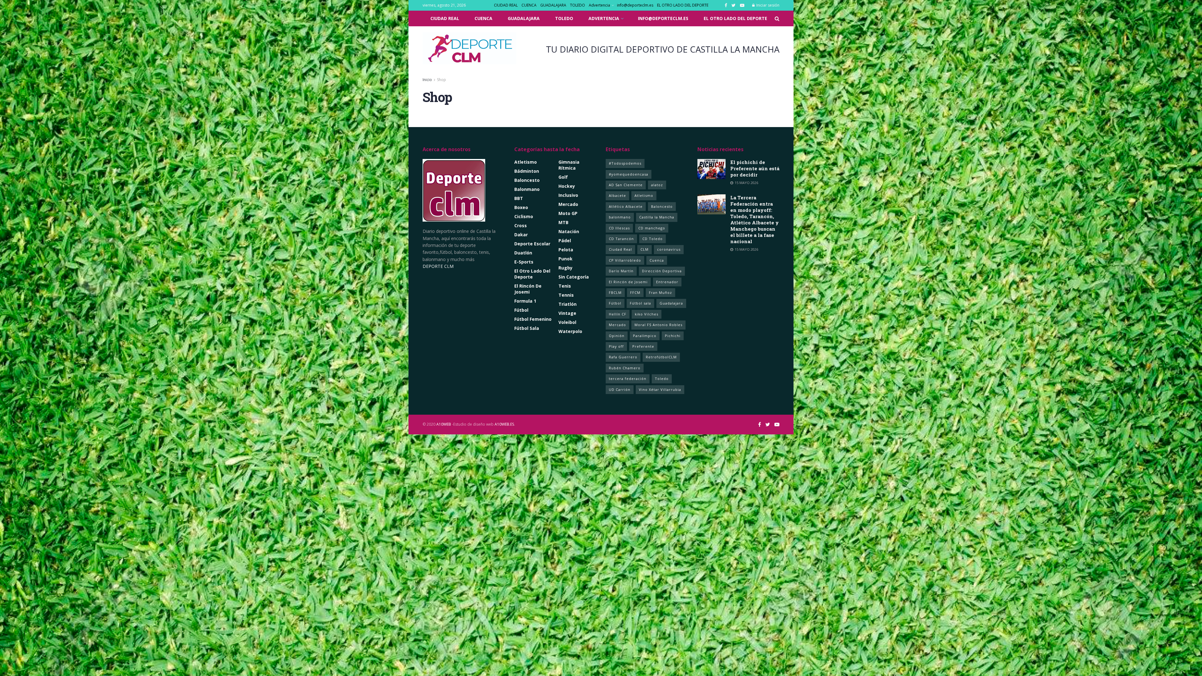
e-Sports (523, 262)
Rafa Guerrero (623, 357)
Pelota (565, 250)
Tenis (564, 286)
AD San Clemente (626, 184)
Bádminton (526, 171)
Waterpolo (570, 331)
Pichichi (673, 335)
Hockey (566, 186)
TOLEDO (577, 5)
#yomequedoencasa (628, 174)
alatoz (657, 184)
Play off (616, 346)
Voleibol (567, 322)
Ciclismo (523, 216)
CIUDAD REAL (506, 5)
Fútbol (521, 310)
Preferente (643, 346)
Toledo (662, 378)
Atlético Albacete (626, 206)
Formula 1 (525, 301)
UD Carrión (619, 389)
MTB (563, 222)
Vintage (567, 313)
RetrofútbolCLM (661, 357)
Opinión (616, 335)
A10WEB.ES (504, 424)
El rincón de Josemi (528, 289)
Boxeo (521, 207)
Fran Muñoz (660, 292)
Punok (565, 259)
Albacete (617, 195)
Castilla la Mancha (656, 217)
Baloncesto (527, 180)
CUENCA (529, 5)
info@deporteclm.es (635, 5)
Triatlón (567, 304)
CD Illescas (619, 228)
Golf (563, 177)
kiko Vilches (646, 314)
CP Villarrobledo (625, 260)
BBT (518, 198)
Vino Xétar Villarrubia (660, 389)
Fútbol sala (640, 303)
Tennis (566, 295)
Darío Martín (621, 271)
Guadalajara (671, 303)
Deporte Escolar (532, 244)
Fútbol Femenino (533, 319)
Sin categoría (573, 277)
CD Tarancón (621, 238)
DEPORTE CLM (438, 266)
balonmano (620, 217)
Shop (441, 79)
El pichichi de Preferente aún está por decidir (754, 168)
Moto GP (568, 213)
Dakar (521, 235)
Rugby (565, 268)
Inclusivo (568, 195)
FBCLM (615, 292)
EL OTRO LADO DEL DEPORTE (682, 5)
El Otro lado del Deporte (532, 274)
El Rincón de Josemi (628, 281)
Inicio (427, 79)
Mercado (568, 204)
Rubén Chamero (624, 368)
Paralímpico (644, 335)
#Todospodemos (625, 163)
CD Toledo (652, 238)
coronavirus (669, 249)
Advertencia (599, 5)
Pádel (564, 240)
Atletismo (525, 162)
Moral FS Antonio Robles (658, 324)
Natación (568, 231)
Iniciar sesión (767, 5)
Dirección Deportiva (662, 271)
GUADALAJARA (553, 5)
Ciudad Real (620, 249)
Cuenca (657, 260)
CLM (644, 249)
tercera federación (627, 378)
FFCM (635, 292)
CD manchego (651, 228)
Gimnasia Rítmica (568, 165)
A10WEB (443, 424)
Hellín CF (617, 314)
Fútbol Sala (526, 328)
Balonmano (527, 189)
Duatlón (523, 253)
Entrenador (667, 281)
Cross (520, 225)
